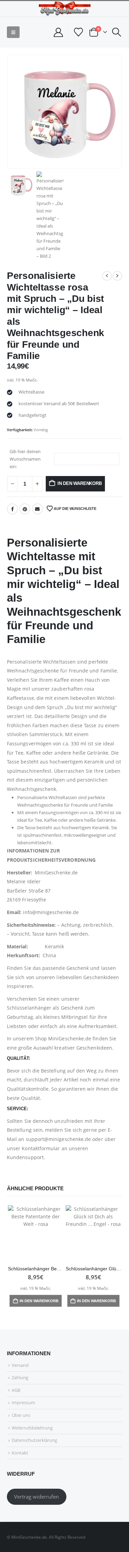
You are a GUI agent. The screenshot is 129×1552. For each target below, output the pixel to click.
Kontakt (20, 1453)
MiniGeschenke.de (69, 1038)
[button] (13, 32)
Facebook (12, 508)
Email (37, 508)
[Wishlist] (78, 32)
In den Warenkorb (79, 483)
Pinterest (24, 508)
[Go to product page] (36, 1233)
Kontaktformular (41, 1148)
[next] (117, 276)
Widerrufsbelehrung (32, 1428)
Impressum (23, 1402)
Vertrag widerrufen (36, 1496)
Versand (20, 1365)
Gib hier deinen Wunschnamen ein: (25, 459)
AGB (16, 1390)
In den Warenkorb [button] (39, 1301)
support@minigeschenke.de (58, 1139)
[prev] (107, 276)
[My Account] (58, 32)
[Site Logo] (64, 8)
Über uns (21, 1415)
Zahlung (20, 1377)
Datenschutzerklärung (34, 1440)
